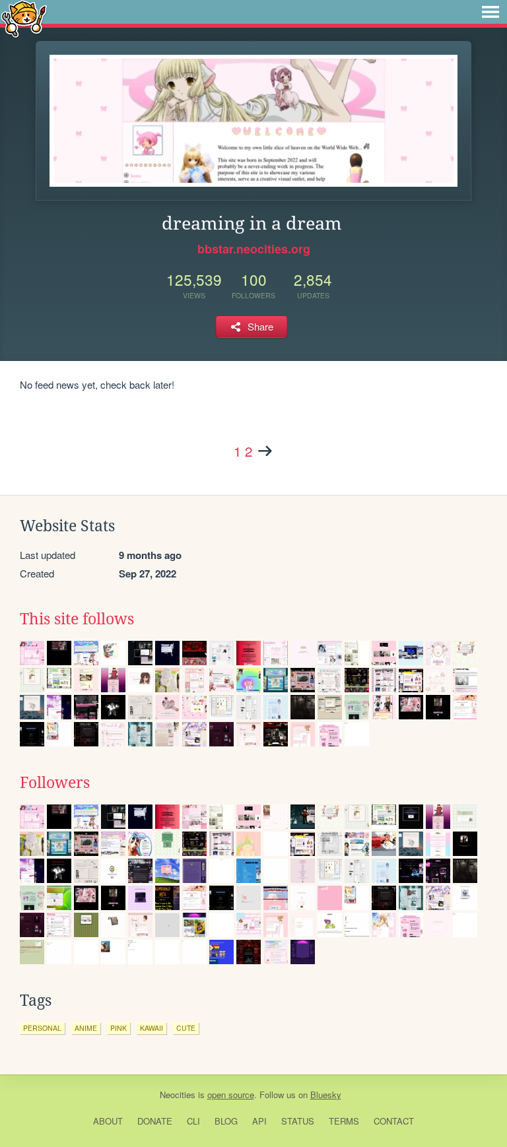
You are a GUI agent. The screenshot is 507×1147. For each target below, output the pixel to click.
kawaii (151, 1028)
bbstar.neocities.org (253, 248)
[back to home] (24, 18)
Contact (394, 1121)
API (259, 1121)
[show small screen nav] (490, 12)
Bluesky (325, 1094)
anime (86, 1028)
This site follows (77, 619)
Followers (55, 782)
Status (297, 1121)
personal (42, 1028)
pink (118, 1028)
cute (185, 1028)
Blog (226, 1121)
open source (230, 1094)
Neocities (177, 1094)
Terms (344, 1121)
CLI (193, 1121)
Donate (154, 1121)
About (108, 1121)
